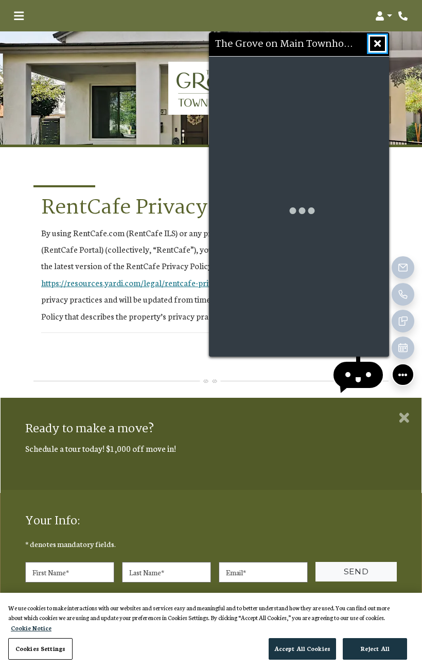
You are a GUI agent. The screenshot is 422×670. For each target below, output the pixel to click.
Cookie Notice (31, 628)
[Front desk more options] (403, 374)
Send (356, 571)
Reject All (375, 648)
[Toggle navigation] (18, 16)
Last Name (146, 572)
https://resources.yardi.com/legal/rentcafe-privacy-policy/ (147, 282)
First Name (50, 572)
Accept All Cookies (302, 648)
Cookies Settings (40, 648)
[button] (383, 16)
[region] (211, 631)
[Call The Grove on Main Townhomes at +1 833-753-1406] (403, 16)
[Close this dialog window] (377, 43)
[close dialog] (404, 417)
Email (236, 572)
